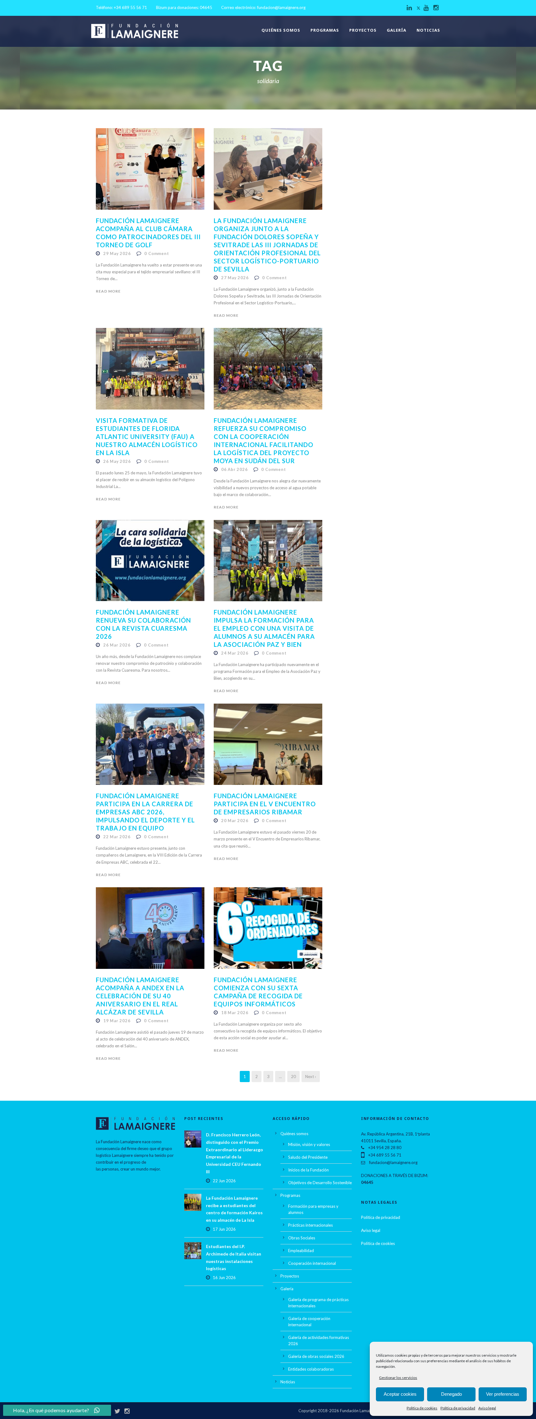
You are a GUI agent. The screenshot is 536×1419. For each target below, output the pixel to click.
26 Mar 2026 (117, 644)
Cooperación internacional (312, 1263)
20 (293, 1076)
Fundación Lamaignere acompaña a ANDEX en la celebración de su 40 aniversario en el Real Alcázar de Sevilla (140, 996)
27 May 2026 (235, 277)
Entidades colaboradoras (311, 1369)
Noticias (428, 30)
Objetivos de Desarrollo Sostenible (320, 1182)
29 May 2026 (117, 253)
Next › (310, 1076)
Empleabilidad (301, 1250)
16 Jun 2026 (224, 1277)
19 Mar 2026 (117, 1020)
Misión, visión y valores (309, 1144)
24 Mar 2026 (234, 653)
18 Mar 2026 (234, 1012)
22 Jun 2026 (224, 1180)
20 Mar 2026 (234, 820)
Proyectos (363, 30)
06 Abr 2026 (234, 469)
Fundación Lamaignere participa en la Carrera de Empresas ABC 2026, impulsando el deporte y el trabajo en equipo (145, 812)
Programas (324, 30)
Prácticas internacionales (310, 1225)
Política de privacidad (457, 1408)
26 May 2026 (117, 461)
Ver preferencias (502, 1394)
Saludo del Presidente (308, 1157)
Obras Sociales (301, 1237)
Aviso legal (487, 1408)
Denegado (451, 1394)
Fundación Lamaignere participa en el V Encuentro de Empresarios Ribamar (265, 804)
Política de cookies (422, 1408)
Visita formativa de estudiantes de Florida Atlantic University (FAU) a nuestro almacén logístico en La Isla (147, 436)
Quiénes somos (280, 30)
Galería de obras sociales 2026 (316, 1356)
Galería (396, 30)
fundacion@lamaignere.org (281, 7)
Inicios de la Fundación (308, 1169)
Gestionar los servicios (398, 1377)
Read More (108, 291)
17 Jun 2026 (224, 1229)
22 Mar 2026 (117, 836)
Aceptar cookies (400, 1394)
